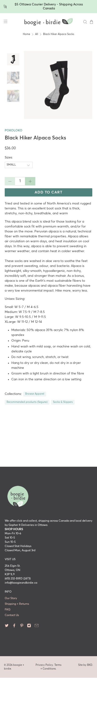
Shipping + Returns (17, 604)
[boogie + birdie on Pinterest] (22, 626)
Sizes (8, 157)
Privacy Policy (44, 665)
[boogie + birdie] (48, 22)
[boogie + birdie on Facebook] (14, 626)
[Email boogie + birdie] (37, 626)
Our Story (11, 598)
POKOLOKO (13, 130)
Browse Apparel (34, 394)
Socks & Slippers (63, 402)
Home (26, 34)
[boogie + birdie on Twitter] (7, 626)
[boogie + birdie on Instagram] (29, 626)
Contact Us (12, 615)
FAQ (7, 609)
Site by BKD (85, 665)
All (36, 34)
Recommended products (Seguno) (27, 402)
